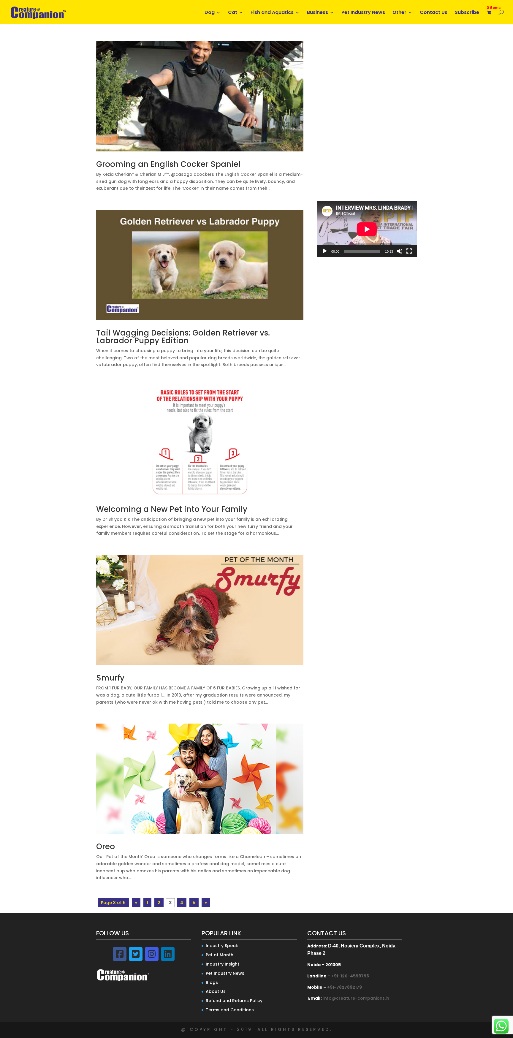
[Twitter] (135, 954)
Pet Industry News (363, 13)
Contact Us (433, 13)
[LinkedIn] (168, 954)
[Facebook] (119, 954)
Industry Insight (222, 964)
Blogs (212, 982)
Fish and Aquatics (272, 13)
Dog (210, 13)
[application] (367, 229)
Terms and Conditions (230, 1010)
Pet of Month (219, 955)
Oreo (105, 846)
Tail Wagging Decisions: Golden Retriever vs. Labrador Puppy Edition (183, 336)
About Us (216, 991)
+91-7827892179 (344, 987)
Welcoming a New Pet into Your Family (171, 509)
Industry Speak (222, 946)
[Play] (325, 251)
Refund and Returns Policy (234, 1001)
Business (317, 13)
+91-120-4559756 (350, 976)
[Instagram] (152, 954)
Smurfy (110, 678)
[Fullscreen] (409, 251)
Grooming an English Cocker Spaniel (168, 164)
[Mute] (400, 251)
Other (399, 13)
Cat (232, 13)
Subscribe (467, 13)
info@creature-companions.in (356, 998)
